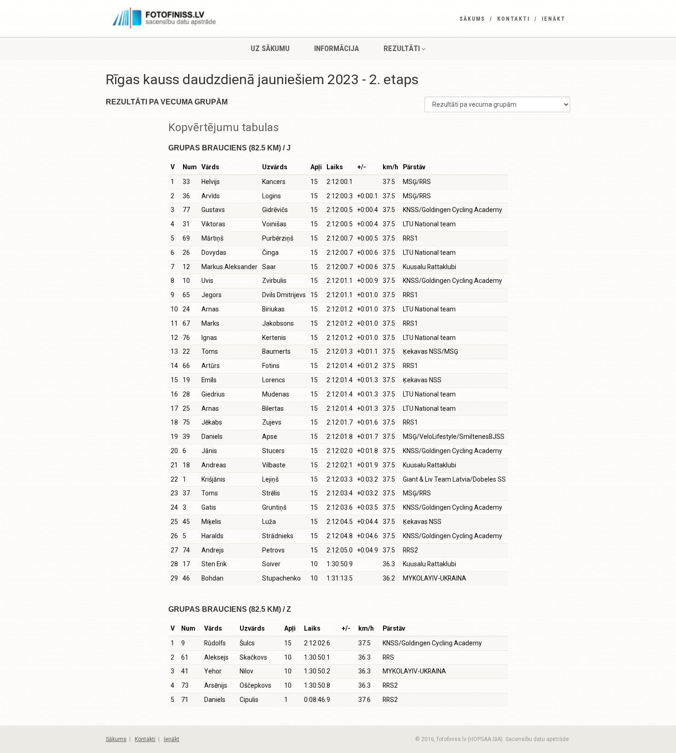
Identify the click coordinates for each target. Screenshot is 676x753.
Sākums (472, 19)
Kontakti (513, 19)
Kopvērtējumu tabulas (223, 127)
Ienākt (554, 19)
